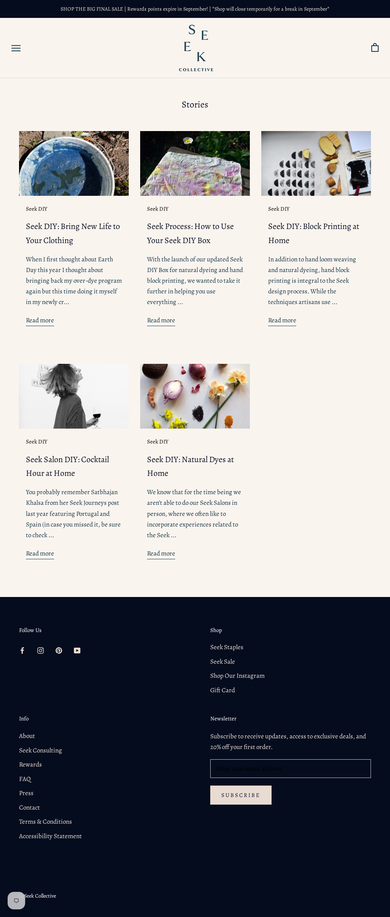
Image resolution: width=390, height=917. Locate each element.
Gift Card (222, 690)
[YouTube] (77, 650)
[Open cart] (375, 47)
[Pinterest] (59, 650)
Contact (29, 807)
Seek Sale (222, 661)
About (27, 735)
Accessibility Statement (50, 836)
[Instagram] (40, 650)
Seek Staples (226, 647)
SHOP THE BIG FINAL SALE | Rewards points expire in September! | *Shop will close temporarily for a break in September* (195, 9)
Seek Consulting (40, 750)
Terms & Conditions (45, 821)
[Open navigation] (16, 48)
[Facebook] (22, 650)
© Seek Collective (37, 895)
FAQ (25, 779)
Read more (40, 320)
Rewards (30, 764)
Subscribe (241, 795)
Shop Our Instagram (237, 675)
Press (26, 793)
